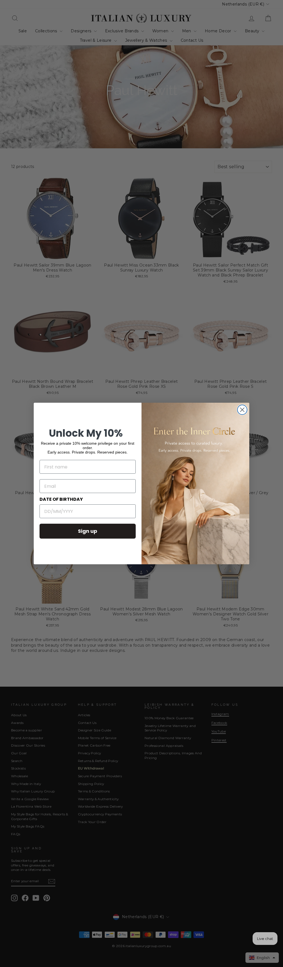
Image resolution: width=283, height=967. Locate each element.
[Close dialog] (242, 410)
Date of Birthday (61, 499)
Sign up (87, 531)
